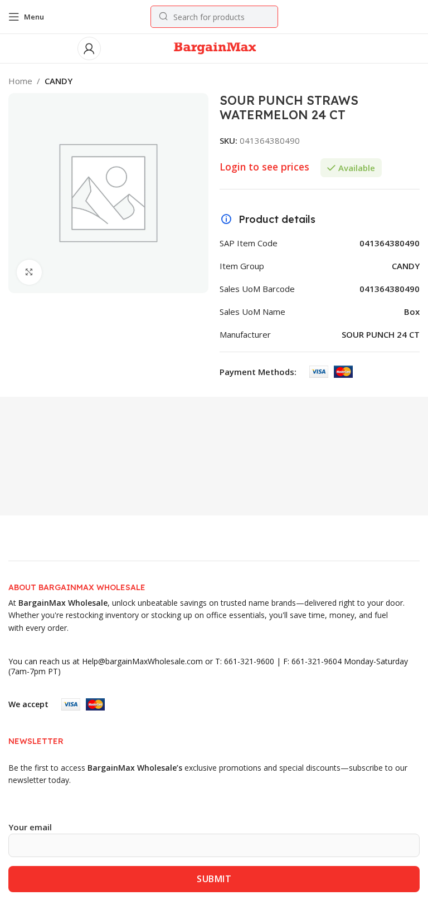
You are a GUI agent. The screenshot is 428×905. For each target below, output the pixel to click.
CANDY (58, 80)
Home (20, 80)
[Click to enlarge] (29, 272)
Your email (30, 827)
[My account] (89, 48)
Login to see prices (264, 166)
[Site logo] (214, 47)
